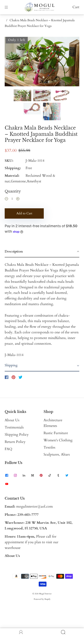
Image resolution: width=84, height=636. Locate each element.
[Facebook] (6, 377)
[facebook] (6, 475)
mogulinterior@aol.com (34, 506)
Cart (75, 7)
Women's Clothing (58, 440)
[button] (12, 62)
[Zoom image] (42, 62)
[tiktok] (49, 475)
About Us (12, 420)
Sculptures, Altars (57, 454)
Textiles (49, 447)
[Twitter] (20, 377)
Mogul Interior (45, 593)
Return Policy (15, 441)
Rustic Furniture (56, 433)
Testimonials (14, 427)
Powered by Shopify (42, 599)
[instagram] (15, 475)
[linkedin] (24, 475)
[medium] (32, 475)
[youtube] (6, 484)
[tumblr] (58, 475)
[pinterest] (41, 475)
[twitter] (67, 475)
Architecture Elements (53, 423)
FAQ (8, 449)
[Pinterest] (13, 377)
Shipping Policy (17, 434)
